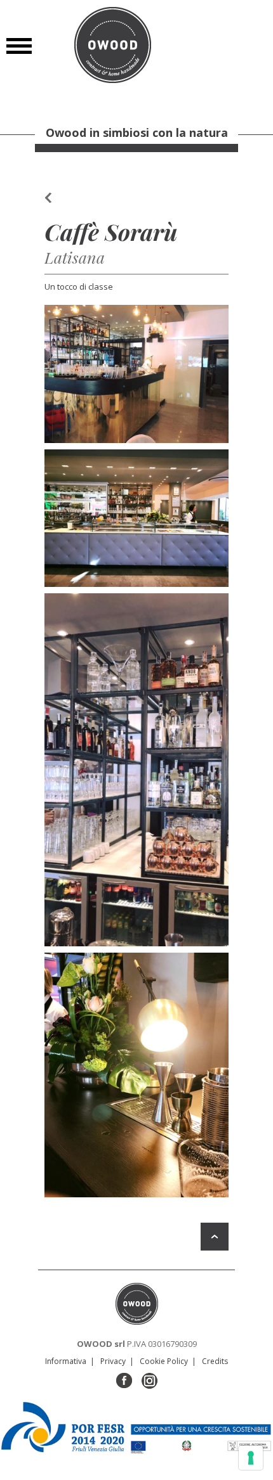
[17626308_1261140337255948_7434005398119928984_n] (136, 769)
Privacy (113, 1361)
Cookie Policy (164, 1361)
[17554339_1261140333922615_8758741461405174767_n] (136, 374)
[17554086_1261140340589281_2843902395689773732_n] (136, 1075)
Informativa (65, 1361)
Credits (215, 1361)
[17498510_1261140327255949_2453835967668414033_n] (136, 518)
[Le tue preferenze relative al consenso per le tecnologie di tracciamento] (251, 1458)
